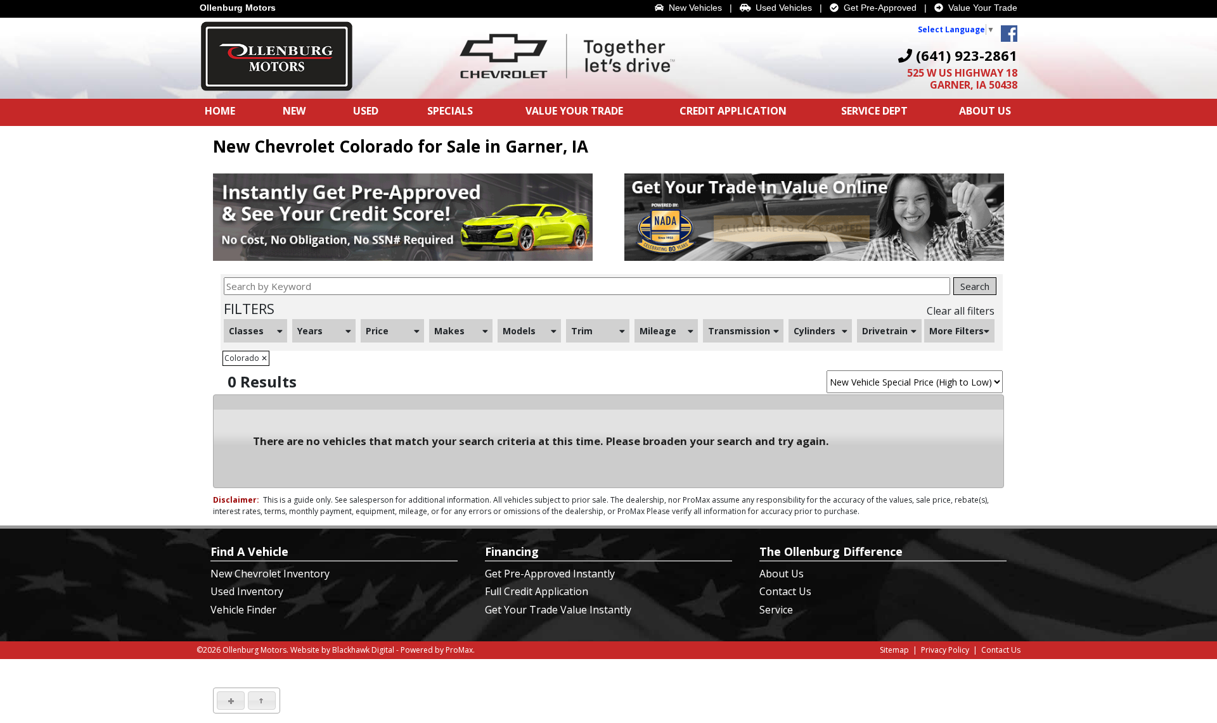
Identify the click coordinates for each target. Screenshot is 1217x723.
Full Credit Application (536, 591)
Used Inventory (246, 591)
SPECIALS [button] (450, 111)
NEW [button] (294, 111)
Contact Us (785, 591)
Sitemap (894, 649)
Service (776, 610)
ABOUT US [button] (985, 111)
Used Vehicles (781, 8)
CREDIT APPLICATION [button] (733, 111)
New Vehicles (693, 8)
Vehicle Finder (243, 610)
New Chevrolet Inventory (270, 574)
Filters (249, 308)
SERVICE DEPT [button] (874, 111)
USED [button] (365, 111)
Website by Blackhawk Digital (342, 649)
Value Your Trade (980, 8)
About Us (781, 574)
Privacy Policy (945, 649)
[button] (231, 700)
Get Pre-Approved (878, 8)
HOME (220, 111)
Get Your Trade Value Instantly (558, 610)
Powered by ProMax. (438, 649)
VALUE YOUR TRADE (574, 111)
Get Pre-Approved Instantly (550, 574)
